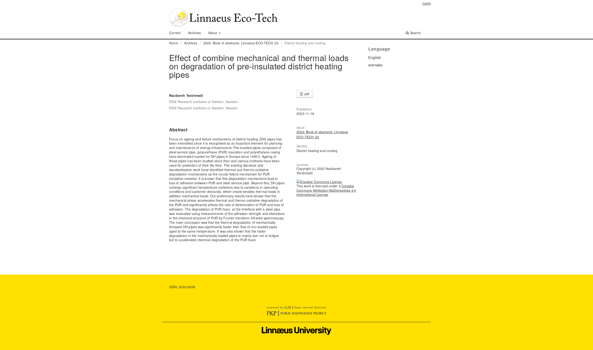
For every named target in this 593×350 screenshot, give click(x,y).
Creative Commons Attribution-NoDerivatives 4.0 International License (326, 190)
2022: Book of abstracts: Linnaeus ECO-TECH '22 (240, 43)
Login (427, 3)
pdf (306, 93)
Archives (194, 32)
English (374, 57)
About (213, 32)
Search (415, 32)
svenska (375, 65)
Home (173, 43)
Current (174, 32)
